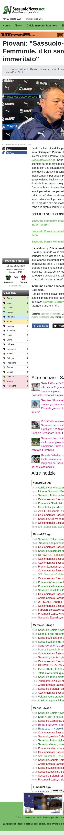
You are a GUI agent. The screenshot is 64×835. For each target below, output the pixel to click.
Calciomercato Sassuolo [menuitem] (42, 25)
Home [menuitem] (6, 25)
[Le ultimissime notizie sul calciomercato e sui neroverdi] (23, 10)
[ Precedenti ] (15, 285)
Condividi (42, 325)
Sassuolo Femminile (50, 314)
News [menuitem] (18, 25)
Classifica (9, 292)
